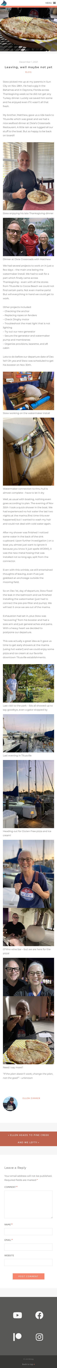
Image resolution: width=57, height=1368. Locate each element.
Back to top (28, 1364)
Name (8, 1224)
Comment (10, 1187)
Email (8, 1240)
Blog (28, 72)
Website (9, 1255)
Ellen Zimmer (31, 1098)
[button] (48, 3)
